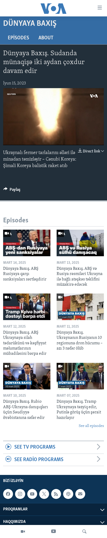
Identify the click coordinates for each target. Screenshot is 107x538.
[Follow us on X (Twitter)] (44, 494)
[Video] (23, 531)
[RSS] (56, 494)
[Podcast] (68, 494)
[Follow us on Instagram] (20, 494)
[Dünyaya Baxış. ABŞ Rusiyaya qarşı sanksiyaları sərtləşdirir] (26, 243)
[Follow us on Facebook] (8, 494)
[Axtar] (84, 531)
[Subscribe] (80, 494)
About (46, 38)
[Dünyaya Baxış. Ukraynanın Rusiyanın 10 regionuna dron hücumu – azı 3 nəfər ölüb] (80, 307)
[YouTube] (53, 531)
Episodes (18, 38)
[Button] (12, 191)
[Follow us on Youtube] (32, 494)
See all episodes (91, 426)
